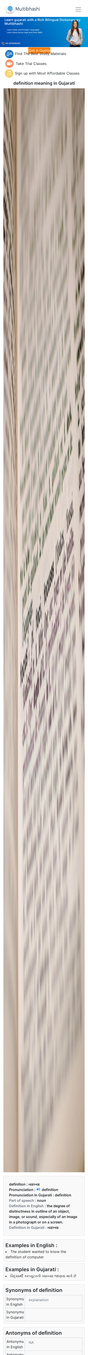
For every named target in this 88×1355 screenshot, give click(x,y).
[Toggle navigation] (78, 9)
